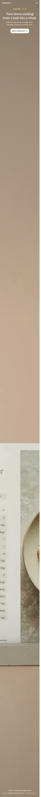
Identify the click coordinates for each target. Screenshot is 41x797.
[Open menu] (37, 3)
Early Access (30, 793)
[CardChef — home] (6, 3)
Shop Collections (18, 31)
